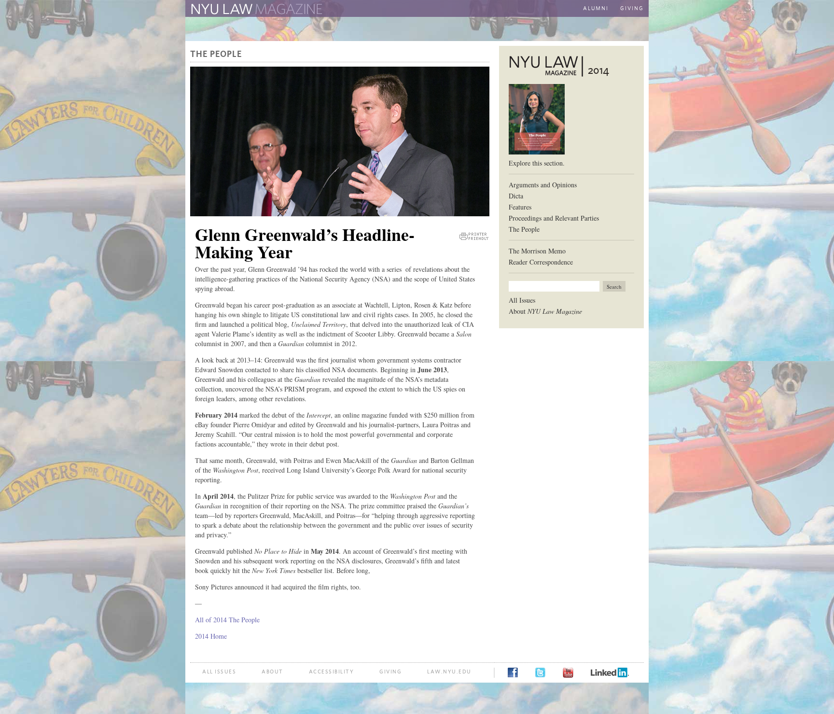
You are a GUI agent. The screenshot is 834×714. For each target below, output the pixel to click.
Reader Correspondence (541, 261)
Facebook (513, 672)
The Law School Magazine (255, 9)
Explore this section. (537, 163)
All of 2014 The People (227, 619)
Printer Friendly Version (473, 236)
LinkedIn (610, 672)
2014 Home (211, 636)
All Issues (522, 300)
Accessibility (331, 671)
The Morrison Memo (537, 250)
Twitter (540, 672)
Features (520, 206)
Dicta (516, 195)
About (545, 311)
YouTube (568, 673)
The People (216, 54)
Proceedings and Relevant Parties (554, 218)
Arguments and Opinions (543, 184)
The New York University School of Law (429, 9)
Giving (632, 8)
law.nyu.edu (449, 671)
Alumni (596, 8)
